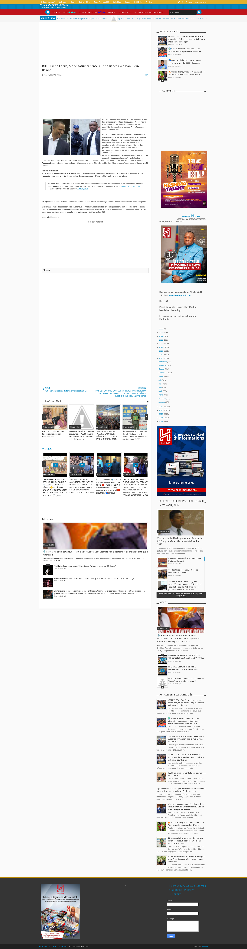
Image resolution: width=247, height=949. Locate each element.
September (163, 373)
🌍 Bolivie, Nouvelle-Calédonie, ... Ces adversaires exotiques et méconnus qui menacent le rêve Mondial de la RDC (184, 51)
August (161, 376)
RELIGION (138, 2)
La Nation (62, 2)
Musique (111, 12)
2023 (161, 340)
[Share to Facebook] (57, 475)
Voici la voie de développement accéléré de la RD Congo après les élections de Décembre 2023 (179, 541)
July (160, 380)
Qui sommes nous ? (48, 2)
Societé (127, 2)
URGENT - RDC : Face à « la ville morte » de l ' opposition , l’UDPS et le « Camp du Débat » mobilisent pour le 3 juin (186, 39)
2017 (161, 407)
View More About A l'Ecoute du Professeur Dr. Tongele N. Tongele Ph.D (181, 595)
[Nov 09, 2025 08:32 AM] (172, 18)
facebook (182, 2)
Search (199, 12)
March (161, 395)
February (162, 399)
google (186, 2)
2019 (161, 355)
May (160, 387)
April (161, 391)
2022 (161, 344)
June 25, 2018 (82, 189)
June (161, 384)
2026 (161, 329)
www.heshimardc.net (180, 295)
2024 (161, 336)
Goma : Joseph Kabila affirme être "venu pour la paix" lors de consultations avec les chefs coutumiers (186, 859)
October (162, 369)
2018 (161, 358)
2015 (161, 414)
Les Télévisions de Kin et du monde (148, 12)
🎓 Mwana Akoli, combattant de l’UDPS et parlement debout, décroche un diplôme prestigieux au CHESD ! (185, 841)
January (162, 402)
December (163, 362)
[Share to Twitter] (61, 475)
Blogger (205, 947)
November (163, 365)
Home (47, 12)
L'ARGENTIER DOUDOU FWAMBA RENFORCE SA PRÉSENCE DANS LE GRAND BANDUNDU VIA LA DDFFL (186, 739)
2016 (161, 410)
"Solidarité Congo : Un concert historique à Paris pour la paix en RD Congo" (85, 566)
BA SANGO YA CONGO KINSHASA (54, 5)
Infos (69, 12)
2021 (161, 347)
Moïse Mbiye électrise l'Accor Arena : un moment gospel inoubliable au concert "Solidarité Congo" (94, 578)
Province (149, 2)
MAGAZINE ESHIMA (191, 216)
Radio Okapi (117, 2)
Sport (73, 2)
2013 (161, 422)
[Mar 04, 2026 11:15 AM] (70, 18)
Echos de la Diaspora (92, 12)
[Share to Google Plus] (64, 475)
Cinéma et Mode (84, 2)
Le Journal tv (124, 12)
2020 (161, 351)
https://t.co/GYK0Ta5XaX (130, 186)
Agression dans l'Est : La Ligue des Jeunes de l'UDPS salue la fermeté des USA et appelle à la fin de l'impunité (120, 19)
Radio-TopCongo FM (101, 2)
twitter (178, 2)
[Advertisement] (95, 44)
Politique (56, 12)
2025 (161, 333)
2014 (161, 418)
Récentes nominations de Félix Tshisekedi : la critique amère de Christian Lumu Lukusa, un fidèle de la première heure (186, 807)
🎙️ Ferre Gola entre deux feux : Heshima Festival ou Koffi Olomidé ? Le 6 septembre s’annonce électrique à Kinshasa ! (178, 638)
